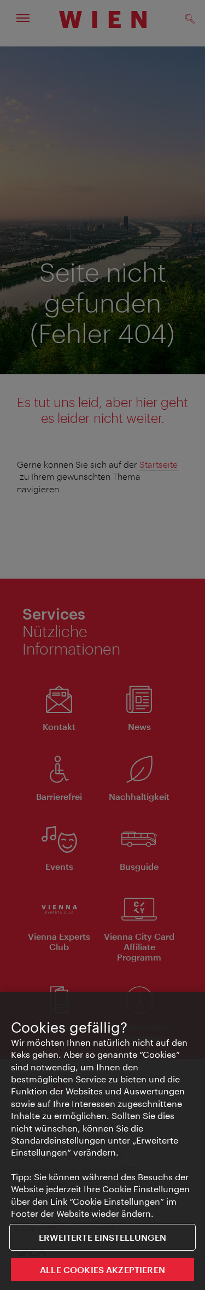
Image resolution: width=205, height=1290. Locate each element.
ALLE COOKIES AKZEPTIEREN (102, 1269)
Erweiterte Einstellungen (102, 1237)
